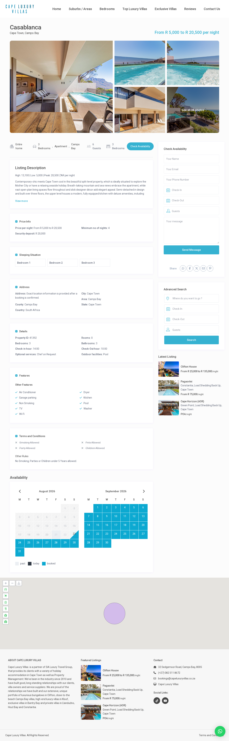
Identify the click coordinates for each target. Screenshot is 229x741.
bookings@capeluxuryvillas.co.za (176, 678)
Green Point (187, 405)
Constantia (187, 385)
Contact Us (212, 9)
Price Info (25, 221)
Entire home (19, 146)
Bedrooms (107, 9)
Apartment (61, 146)
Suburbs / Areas (80, 9)
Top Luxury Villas (134, 9)
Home (56, 9)
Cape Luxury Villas (19, 667)
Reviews (190, 9)
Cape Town (17, 33)
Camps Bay (32, 33)
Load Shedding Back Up (207, 385)
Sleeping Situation (30, 254)
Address (24, 287)
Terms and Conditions (32, 436)
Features (24, 375)
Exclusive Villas (166, 9)
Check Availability (140, 146)
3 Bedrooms (44, 146)
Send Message (191, 249)
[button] (114, 613)
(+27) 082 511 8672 (169, 672)
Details (23, 331)
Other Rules (21, 456)
